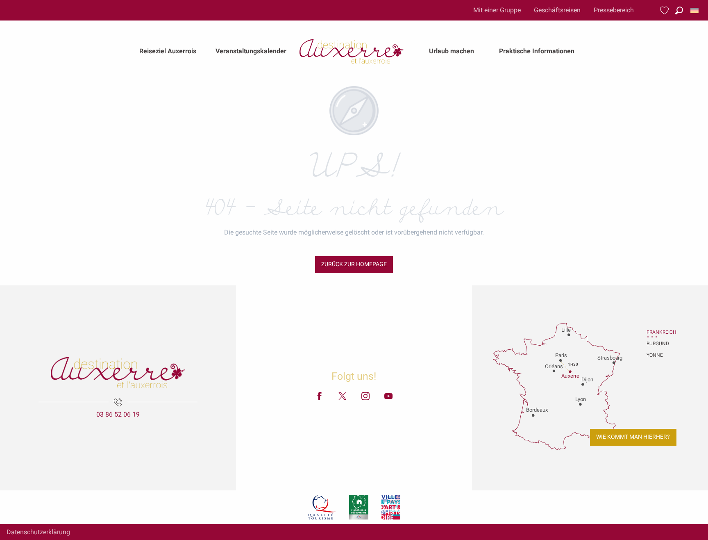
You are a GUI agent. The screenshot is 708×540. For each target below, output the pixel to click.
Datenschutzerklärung (38, 532)
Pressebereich (614, 10)
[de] (695, 10)
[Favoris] (665, 10)
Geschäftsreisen (557, 10)
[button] (679, 10)
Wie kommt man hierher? (633, 436)
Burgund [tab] (657, 343)
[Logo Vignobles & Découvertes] (359, 507)
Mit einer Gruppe (497, 10)
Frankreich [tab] (657, 332)
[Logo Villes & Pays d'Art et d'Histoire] (391, 507)
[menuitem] (168, 51)
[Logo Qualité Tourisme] (322, 507)
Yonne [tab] (655, 355)
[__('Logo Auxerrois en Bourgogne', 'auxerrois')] (118, 372)
